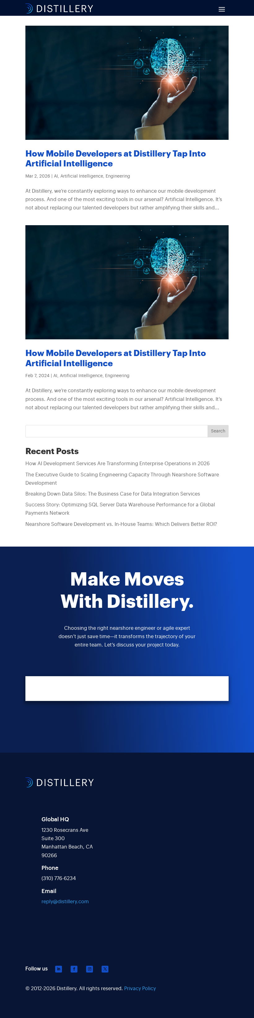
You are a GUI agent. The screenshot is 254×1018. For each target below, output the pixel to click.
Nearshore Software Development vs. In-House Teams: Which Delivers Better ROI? (121, 524)
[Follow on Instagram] (89, 969)
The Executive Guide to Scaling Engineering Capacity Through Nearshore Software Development (122, 479)
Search (218, 431)
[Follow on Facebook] (74, 969)
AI (56, 176)
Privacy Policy (140, 988)
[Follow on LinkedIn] (58, 969)
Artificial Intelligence (81, 176)
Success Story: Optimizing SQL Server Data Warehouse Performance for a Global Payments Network (120, 509)
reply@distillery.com (65, 901)
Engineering (118, 176)
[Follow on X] (105, 969)
